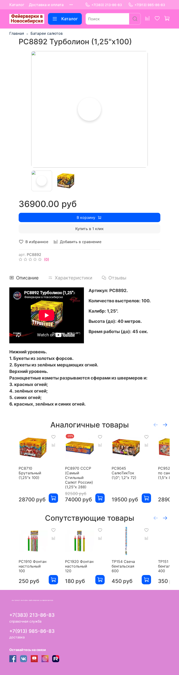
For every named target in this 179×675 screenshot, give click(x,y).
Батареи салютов (47, 33)
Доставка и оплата (46, 4)
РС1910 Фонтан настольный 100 (32, 566)
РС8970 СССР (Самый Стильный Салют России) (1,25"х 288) (79, 477)
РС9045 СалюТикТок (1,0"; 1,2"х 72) (124, 473)
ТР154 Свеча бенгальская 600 (123, 566)
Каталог (16, 4)
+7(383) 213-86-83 (106, 5)
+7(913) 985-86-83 (149, 5)
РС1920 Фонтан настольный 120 (79, 566)
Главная (16, 33)
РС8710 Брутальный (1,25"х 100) (30, 473)
